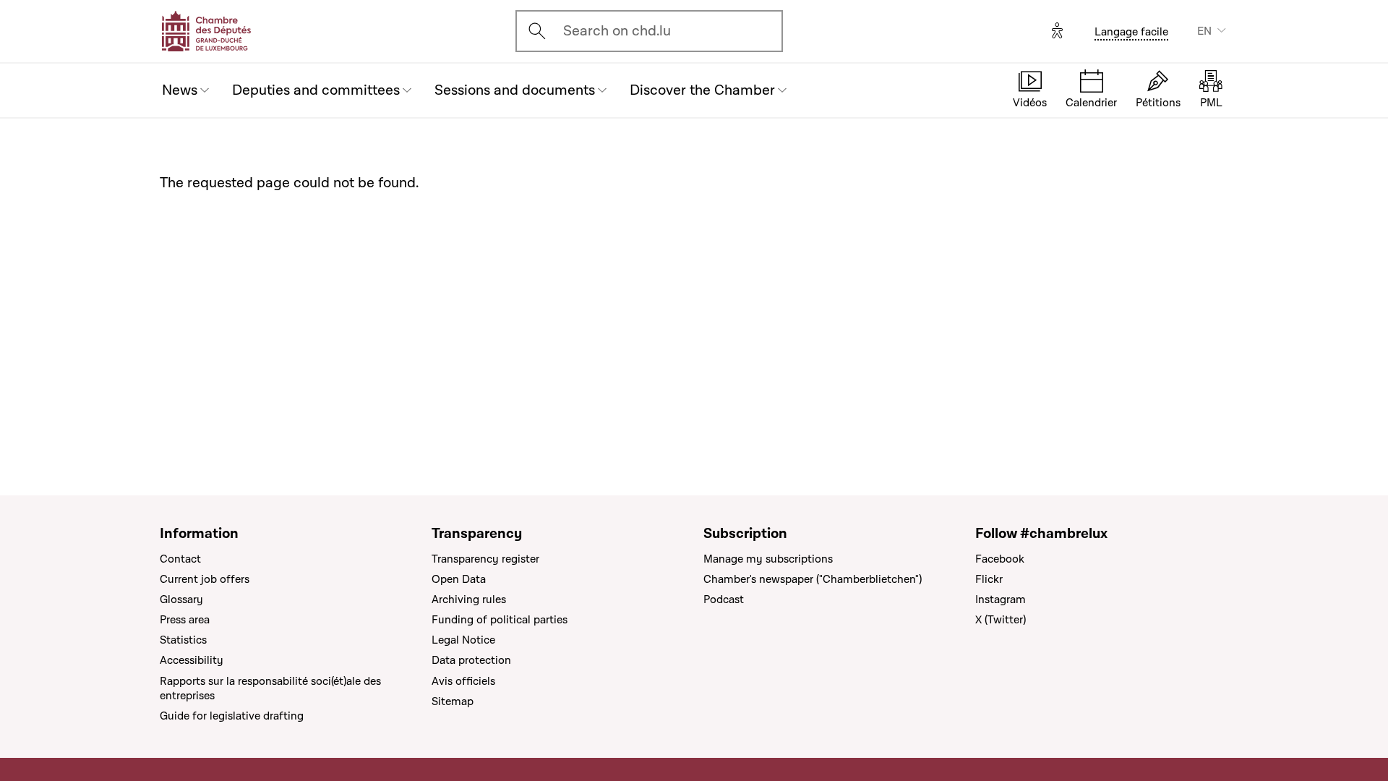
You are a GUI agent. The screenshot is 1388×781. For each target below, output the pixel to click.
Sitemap (453, 701)
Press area (185, 620)
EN (1204, 31)
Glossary (181, 599)
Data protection (471, 660)
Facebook (999, 559)
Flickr (989, 579)
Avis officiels (463, 681)
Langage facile (1131, 32)
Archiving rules (469, 599)
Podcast (723, 599)
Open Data (459, 579)
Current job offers (204, 579)
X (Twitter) (1000, 620)
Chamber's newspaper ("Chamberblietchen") (812, 579)
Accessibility (191, 660)
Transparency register (485, 559)
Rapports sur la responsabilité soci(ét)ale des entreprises (270, 688)
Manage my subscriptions (768, 559)
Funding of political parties (499, 620)
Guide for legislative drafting (232, 716)
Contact (180, 559)
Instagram (1000, 599)
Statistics (183, 640)
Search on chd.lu (617, 31)
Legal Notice (463, 640)
